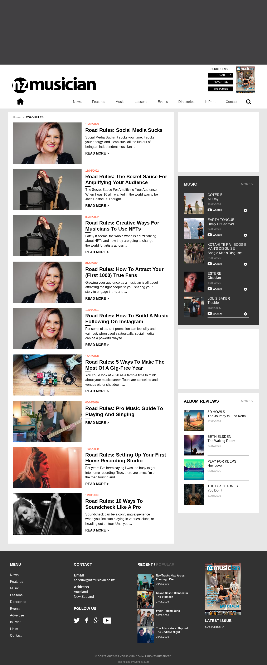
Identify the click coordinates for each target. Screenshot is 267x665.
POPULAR (165, 564)
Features (98, 102)
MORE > (247, 184)
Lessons (141, 102)
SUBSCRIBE (220, 88)
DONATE (221, 75)
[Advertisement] (133, 32)
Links (14, 629)
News (77, 102)
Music (120, 102)
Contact (231, 102)
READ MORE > (97, 153)
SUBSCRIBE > (214, 626)
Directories (186, 102)
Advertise (17, 615)
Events (163, 102)
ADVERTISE (221, 82)
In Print (210, 102)
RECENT (145, 564)
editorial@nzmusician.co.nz (94, 580)
